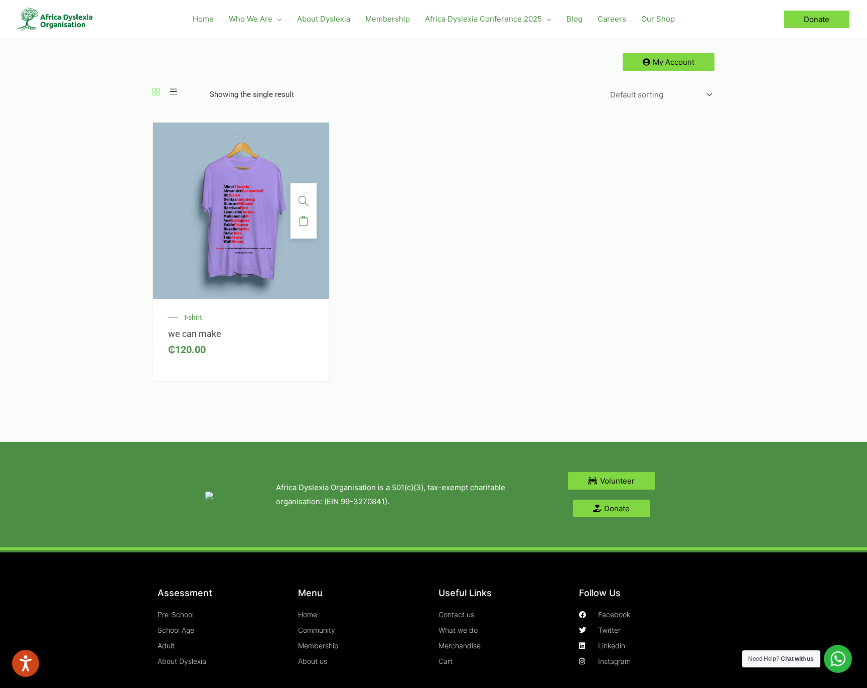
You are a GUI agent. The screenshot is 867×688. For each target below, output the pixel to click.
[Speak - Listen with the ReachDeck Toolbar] (25, 663)
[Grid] (156, 92)
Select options (303, 220)
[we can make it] (241, 210)
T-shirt (192, 317)
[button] (277, 19)
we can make (194, 333)
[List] (173, 92)
